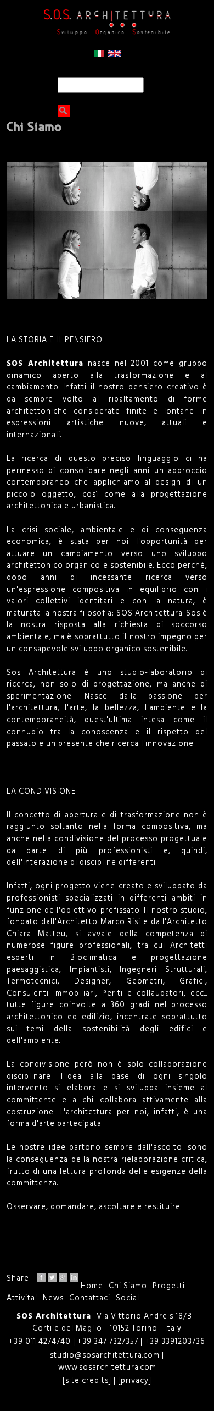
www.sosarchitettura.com (107, 1367)
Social (127, 1298)
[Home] (107, 22)
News (53, 1298)
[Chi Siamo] (99, 54)
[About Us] (114, 54)
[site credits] (87, 1381)
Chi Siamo (128, 1286)
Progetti (169, 1286)
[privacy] (133, 1381)
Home (92, 1286)
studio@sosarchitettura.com (106, 1355)
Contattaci (89, 1298)
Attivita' (22, 1298)
